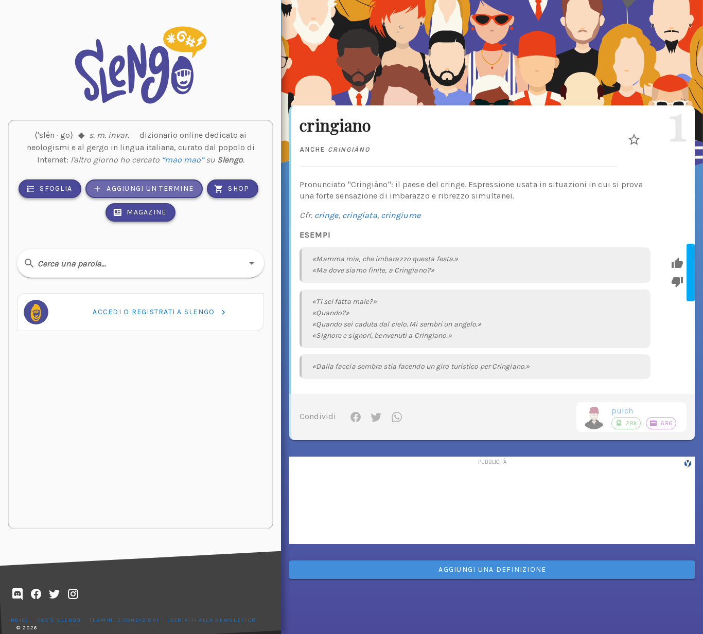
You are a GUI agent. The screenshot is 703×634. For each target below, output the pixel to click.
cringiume (400, 215)
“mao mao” (183, 160)
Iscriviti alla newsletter (211, 620)
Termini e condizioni (124, 620)
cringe (326, 215)
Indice (18, 620)
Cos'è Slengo (59, 620)
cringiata (359, 215)
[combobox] (140, 263)
